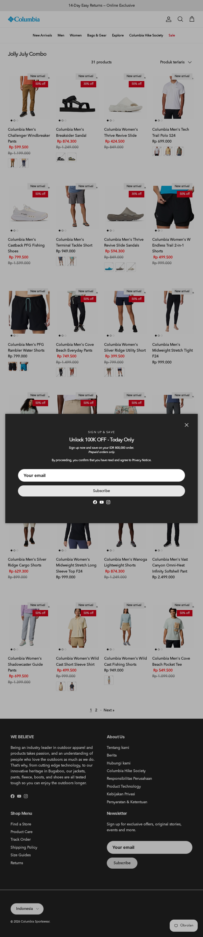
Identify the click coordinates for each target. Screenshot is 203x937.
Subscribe (101, 491)
